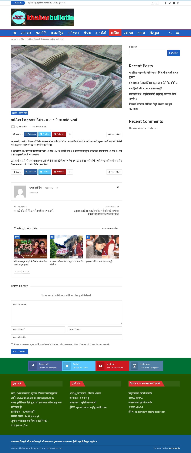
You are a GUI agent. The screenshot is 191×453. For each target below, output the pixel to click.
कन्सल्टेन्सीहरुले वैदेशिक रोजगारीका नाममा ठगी (33, 211)
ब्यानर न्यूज (23, 113)
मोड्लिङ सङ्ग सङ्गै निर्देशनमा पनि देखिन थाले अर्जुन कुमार (46, 2)
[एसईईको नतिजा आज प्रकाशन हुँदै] (102, 246)
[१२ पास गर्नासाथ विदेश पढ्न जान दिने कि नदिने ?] (66, 246)
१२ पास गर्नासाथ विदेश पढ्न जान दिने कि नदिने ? (153, 83)
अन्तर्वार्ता (100, 33)
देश (52, 237)
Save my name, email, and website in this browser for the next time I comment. (62, 344)
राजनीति (41, 33)
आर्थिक (115, 33)
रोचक (87, 33)
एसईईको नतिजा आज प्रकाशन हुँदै (145, 88)
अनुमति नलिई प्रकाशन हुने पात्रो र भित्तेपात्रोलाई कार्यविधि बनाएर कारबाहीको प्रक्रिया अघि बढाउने (96, 212)
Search (133, 47)
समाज (141, 33)
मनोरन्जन (73, 33)
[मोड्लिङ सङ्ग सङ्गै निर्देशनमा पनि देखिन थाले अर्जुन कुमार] (30, 246)
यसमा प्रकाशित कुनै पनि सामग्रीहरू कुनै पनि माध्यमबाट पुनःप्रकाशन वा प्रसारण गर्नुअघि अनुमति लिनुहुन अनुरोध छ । (54, 441)
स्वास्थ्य (128, 33)
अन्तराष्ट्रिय (57, 33)
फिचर (17, 237)
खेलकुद (154, 33)
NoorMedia (174, 448)
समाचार (26, 33)
